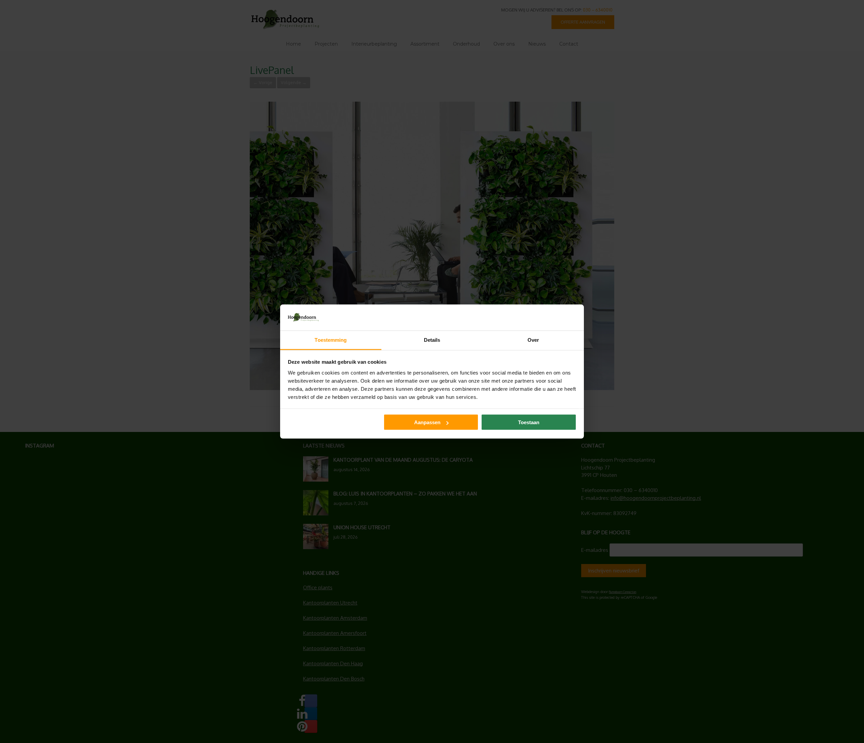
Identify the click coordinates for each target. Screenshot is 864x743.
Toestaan (528, 422)
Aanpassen (427, 422)
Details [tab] (432, 339)
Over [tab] (533, 339)
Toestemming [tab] (331, 339)
